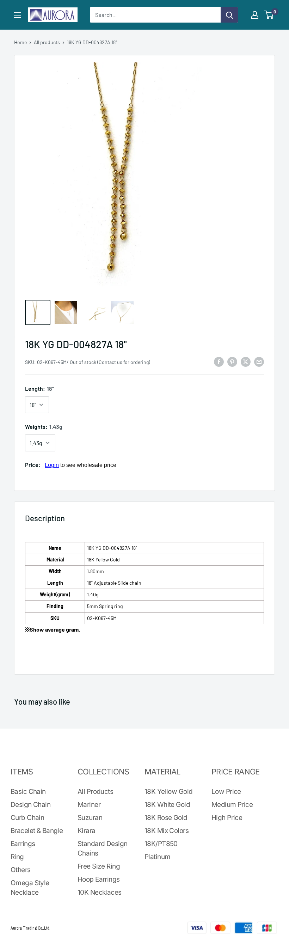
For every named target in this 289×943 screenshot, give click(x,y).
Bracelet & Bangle (37, 831)
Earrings (23, 844)
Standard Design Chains (102, 848)
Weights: (43, 426)
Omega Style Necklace (30, 887)
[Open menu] (17, 15)
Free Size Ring (99, 866)
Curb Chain (27, 818)
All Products (95, 791)
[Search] (229, 15)
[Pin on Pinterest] (232, 361)
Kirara (87, 831)
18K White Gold (167, 805)
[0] (269, 15)
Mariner (89, 805)
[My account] (254, 15)
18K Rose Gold (165, 818)
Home (20, 42)
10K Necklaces (100, 892)
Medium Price (232, 805)
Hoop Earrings (99, 879)
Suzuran (90, 818)
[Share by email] (259, 361)
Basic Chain (28, 791)
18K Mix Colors (166, 831)
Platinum (157, 857)
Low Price (226, 791)
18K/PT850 (161, 844)
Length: (39, 388)
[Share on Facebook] (219, 361)
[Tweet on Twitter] (246, 361)
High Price (226, 818)
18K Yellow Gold (168, 791)
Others (21, 870)
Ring (17, 857)
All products (47, 42)
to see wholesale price (80, 465)
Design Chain (30, 805)
